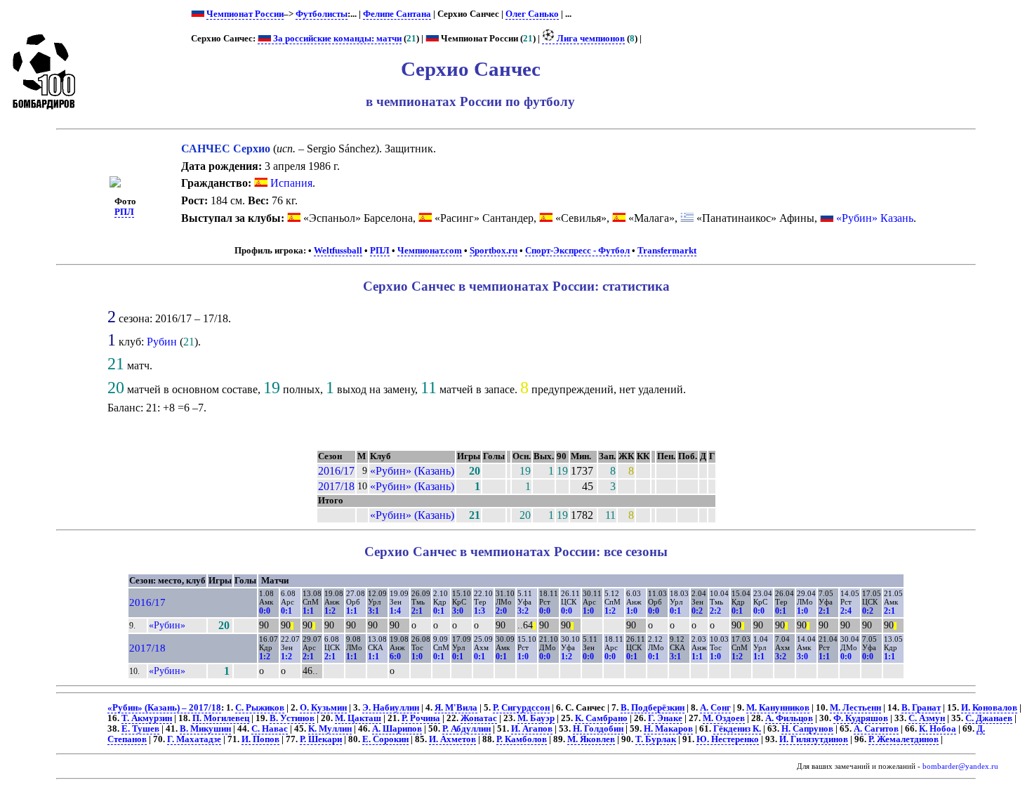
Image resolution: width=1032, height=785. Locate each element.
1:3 (479, 611)
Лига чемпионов (590, 39)
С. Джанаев (988, 718)
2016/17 (336, 471)
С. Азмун (926, 718)
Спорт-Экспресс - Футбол (577, 251)
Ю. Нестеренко (727, 739)
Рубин (162, 342)
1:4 (395, 611)
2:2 (715, 611)
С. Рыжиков (259, 708)
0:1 (286, 611)
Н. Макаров (668, 729)
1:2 (330, 611)
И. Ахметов (452, 739)
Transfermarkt (666, 251)
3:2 (523, 611)
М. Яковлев (591, 739)
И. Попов (260, 739)
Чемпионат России (245, 14)
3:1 (373, 611)
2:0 (501, 611)
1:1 (308, 611)
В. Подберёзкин (652, 708)
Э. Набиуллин (390, 708)
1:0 (588, 611)
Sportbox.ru (493, 251)
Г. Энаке (665, 718)
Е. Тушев (140, 729)
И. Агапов (532, 729)
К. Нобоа (937, 729)
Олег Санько (532, 14)
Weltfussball (338, 251)
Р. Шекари (321, 739)
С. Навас (269, 729)
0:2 (697, 611)
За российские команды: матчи (336, 39)
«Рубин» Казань (874, 218)
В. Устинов (292, 718)
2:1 (417, 611)
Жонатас (479, 718)
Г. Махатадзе (194, 739)
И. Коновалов (989, 708)
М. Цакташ (358, 718)
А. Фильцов (789, 718)
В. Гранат (921, 708)
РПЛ (124, 212)
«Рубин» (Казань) (412, 471)
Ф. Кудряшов (860, 718)
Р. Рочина (421, 718)
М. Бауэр (536, 718)
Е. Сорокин (385, 739)
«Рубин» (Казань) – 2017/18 (164, 708)
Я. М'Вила (456, 708)
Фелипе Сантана (397, 14)
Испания (289, 183)
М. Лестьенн (855, 708)
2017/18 (336, 486)
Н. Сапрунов (807, 729)
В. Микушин (205, 729)
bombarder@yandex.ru (960, 766)
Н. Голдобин (598, 729)
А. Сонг (715, 708)
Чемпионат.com (429, 251)
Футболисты (322, 14)
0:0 (264, 611)
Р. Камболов (521, 739)
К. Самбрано (601, 718)
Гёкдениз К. (737, 729)
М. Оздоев (724, 718)
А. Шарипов (397, 729)
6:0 (395, 656)
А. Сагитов (876, 729)
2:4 (846, 611)
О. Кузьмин (323, 708)
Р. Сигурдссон (521, 708)
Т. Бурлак (655, 739)
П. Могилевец (220, 718)
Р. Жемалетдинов (903, 739)
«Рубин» (167, 625)
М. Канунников (777, 708)
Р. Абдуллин (466, 729)
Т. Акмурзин (146, 718)
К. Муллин (330, 729)
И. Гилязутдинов (813, 739)
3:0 (457, 611)
